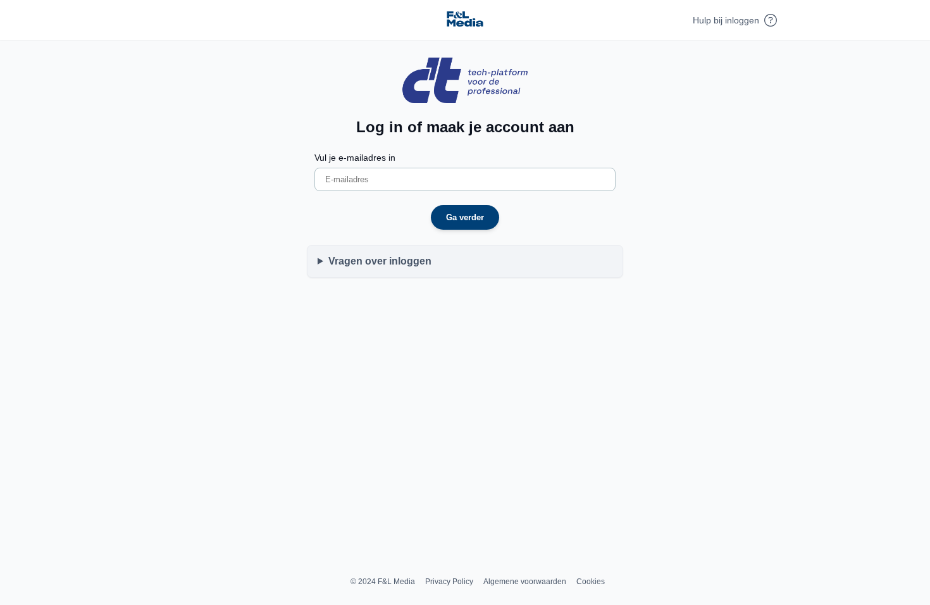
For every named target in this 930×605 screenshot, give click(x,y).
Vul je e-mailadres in (354, 158)
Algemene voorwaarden (524, 581)
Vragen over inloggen (379, 261)
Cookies (590, 581)
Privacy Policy (449, 581)
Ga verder (465, 217)
